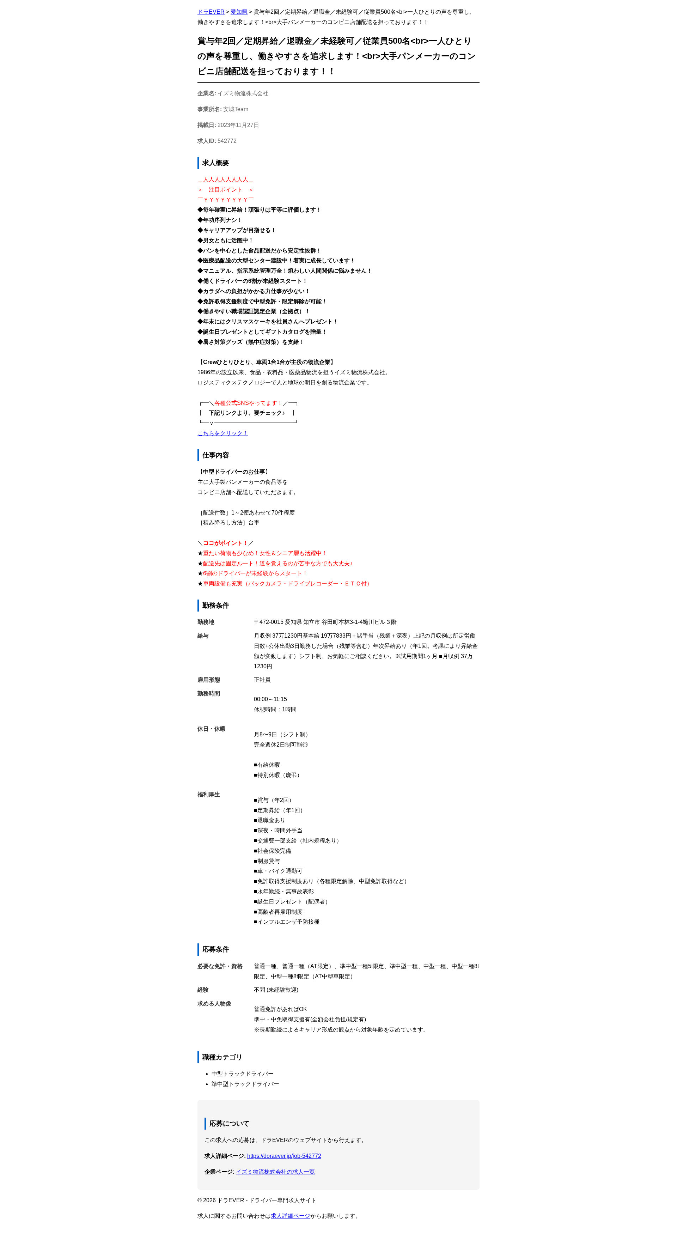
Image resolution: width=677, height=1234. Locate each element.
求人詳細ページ (290, 1216)
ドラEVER (211, 12)
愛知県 (239, 12)
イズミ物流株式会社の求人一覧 (275, 1172)
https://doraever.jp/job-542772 (284, 1156)
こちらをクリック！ (222, 433)
